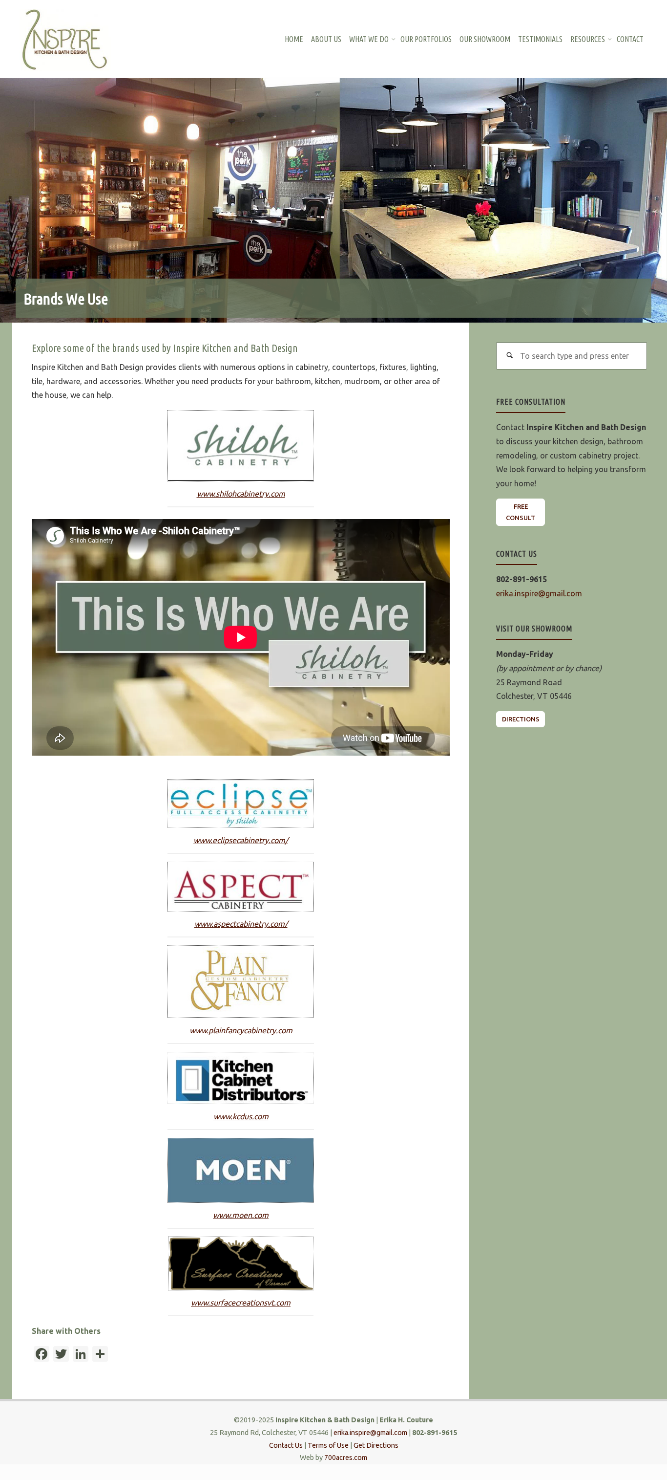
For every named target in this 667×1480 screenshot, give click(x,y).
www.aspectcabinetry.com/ (241, 923)
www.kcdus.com (241, 1116)
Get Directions (376, 1445)
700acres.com (345, 1457)
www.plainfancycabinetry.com (240, 1030)
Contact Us (286, 1445)
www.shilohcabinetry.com (241, 493)
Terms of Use (328, 1445)
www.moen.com (241, 1215)
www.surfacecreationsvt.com (241, 1302)
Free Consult (520, 512)
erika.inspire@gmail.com (539, 593)
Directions (521, 719)
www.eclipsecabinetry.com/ (240, 840)
